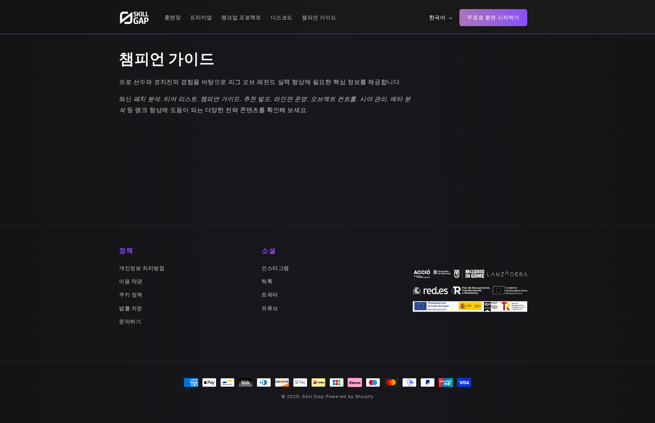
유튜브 (270, 308)
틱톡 (267, 281)
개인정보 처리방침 (142, 268)
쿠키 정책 (131, 294)
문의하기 (130, 321)
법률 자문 (131, 308)
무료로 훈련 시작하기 (493, 17)
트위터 (270, 294)
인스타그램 (275, 268)
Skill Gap (313, 396)
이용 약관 (131, 281)
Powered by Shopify (350, 396)
